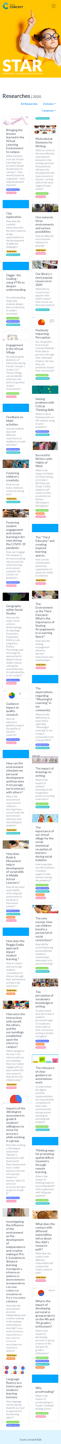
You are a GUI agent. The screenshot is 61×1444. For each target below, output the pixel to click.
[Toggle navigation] (53, 6)
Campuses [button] (48, 110)
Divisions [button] (48, 103)
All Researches (29, 103)
